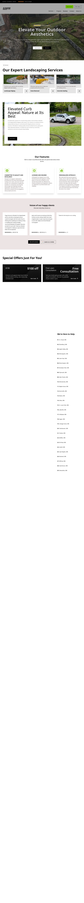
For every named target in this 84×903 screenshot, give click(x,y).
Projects (59, 11)
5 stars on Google (45, 25)
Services (51, 11)
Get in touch (69, 6)
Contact (72, 11)
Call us (78, 6)
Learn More (12, 138)
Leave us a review (49, 242)
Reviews (65, 11)
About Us (78, 11)
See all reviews (34, 242)
